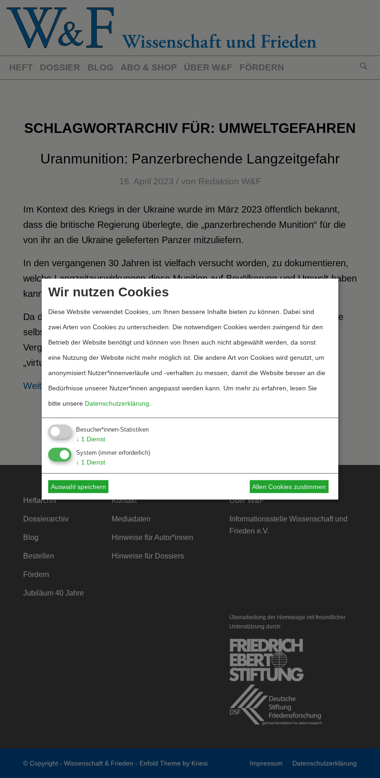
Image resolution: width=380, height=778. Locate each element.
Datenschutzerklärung (117, 403)
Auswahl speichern (78, 486)
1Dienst (90, 438)
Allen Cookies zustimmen (289, 486)
